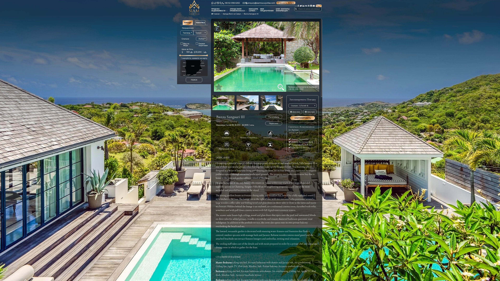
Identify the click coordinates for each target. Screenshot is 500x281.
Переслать (273, 123)
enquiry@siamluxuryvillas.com (261, 3)
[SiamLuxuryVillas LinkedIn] (303, 6)
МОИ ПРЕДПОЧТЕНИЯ (267, 10)
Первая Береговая (200, 44)
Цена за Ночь (187, 49)
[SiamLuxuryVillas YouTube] (314, 6)
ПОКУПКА (200, 23)
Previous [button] (218, 103)
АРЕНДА (188, 22)
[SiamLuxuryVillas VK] (306, 6)
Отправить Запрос (285, 3)
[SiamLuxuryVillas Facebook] (298, 6)
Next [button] (279, 103)
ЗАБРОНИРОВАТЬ (302, 118)
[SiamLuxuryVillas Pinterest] (309, 6)
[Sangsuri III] (266, 57)
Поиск (194, 80)
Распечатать (273, 117)
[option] (266, 57)
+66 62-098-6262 (232, 3)
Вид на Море (185, 44)
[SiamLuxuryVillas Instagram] (311, 6)
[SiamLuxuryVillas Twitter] (301, 6)
